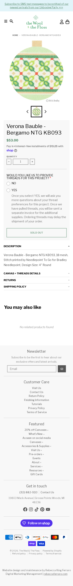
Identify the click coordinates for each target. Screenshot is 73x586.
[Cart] (67, 22)
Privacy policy (36, 553)
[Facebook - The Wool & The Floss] (25, 509)
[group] (36, 111)
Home (15, 35)
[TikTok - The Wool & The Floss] (36, 509)
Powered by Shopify (52, 550)
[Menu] (6, 21)
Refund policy (19, 553)
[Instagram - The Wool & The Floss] (31, 509)
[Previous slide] (27, 111)
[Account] (62, 22)
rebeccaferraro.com (56, 573)
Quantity (11, 156)
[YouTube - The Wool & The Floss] (48, 509)
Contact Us (47, 492)
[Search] (11, 21)
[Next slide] (45, 111)
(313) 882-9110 (28, 492)
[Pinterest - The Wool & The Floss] (42, 509)
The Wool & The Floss (29, 550)
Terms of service (53, 553)
